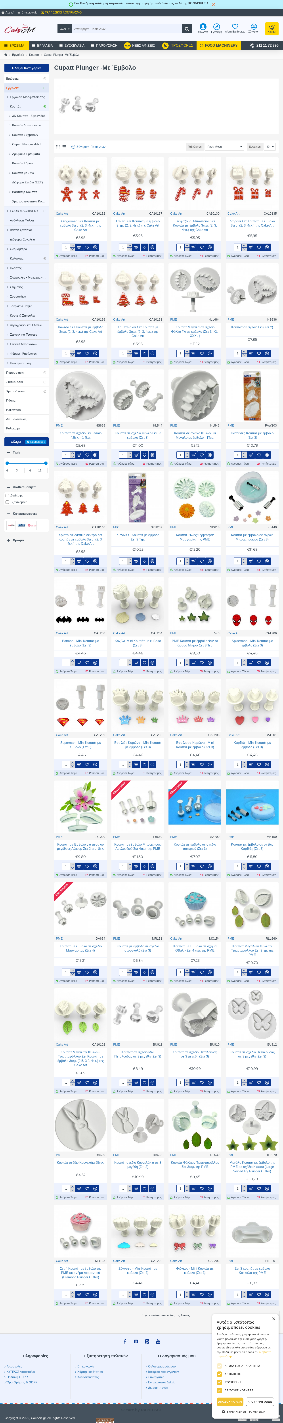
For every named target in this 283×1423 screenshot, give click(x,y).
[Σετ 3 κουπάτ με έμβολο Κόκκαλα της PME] (252, 1231)
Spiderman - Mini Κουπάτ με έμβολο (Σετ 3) (252, 643)
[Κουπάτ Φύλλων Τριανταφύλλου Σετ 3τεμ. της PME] (194, 1125)
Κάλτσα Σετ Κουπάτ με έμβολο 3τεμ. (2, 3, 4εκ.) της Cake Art (80, 329)
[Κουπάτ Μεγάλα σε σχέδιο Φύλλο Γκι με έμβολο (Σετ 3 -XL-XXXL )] (194, 289)
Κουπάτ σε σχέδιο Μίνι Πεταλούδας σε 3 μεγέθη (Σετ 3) (137, 1054)
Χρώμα (18, 540)
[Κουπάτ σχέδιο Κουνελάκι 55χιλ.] (80, 1125)
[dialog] (276, 1416)
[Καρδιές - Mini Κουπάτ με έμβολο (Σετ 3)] (252, 705)
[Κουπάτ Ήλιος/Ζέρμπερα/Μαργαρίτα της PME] (194, 497)
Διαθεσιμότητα (24, 487)
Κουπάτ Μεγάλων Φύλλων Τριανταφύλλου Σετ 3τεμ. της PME (252, 950)
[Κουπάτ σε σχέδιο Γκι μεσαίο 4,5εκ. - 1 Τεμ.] (80, 395)
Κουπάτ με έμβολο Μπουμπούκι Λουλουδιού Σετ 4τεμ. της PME (137, 846)
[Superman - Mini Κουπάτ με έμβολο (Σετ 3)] (80, 705)
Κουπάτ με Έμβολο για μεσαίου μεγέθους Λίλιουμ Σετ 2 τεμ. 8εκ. (80, 846)
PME (173, 319)
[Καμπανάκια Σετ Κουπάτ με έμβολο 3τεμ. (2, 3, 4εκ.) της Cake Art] (137, 289)
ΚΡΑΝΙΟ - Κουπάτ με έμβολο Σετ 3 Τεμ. (138, 537)
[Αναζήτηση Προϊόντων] (187, 28)
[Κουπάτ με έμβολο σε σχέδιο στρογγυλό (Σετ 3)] (137, 908)
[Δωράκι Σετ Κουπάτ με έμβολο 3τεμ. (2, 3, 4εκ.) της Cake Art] (252, 183)
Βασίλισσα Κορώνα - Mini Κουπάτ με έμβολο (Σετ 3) (195, 745)
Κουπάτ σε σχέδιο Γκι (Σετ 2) (252, 327)
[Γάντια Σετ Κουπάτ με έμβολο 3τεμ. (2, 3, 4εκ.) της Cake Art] (137, 183)
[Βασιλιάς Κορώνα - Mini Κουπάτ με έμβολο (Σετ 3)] (137, 705)
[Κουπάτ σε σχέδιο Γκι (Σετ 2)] (252, 289)
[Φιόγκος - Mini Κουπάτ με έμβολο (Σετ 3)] (194, 1231)
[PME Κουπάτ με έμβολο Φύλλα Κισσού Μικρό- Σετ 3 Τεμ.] (194, 603)
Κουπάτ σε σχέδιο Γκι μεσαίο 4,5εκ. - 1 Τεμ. (80, 435)
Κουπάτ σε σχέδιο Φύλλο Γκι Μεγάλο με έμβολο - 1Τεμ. (195, 435)
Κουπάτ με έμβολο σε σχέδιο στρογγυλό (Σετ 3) (138, 948)
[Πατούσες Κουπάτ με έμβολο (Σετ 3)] (252, 395)
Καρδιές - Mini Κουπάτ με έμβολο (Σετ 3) (252, 745)
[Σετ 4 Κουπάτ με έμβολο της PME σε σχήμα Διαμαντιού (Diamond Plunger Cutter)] (80, 1231)
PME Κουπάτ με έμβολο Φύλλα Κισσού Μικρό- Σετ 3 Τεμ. (195, 643)
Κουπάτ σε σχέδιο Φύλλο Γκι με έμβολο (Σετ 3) (138, 435)
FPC (116, 527)
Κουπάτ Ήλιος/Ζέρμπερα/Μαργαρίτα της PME (195, 537)
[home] (5, 54)
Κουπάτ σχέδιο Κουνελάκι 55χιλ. (80, 1162)
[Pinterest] (147, 1341)
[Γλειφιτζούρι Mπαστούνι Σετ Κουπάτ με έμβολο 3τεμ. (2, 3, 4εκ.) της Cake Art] (194, 183)
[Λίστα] (64, 146)
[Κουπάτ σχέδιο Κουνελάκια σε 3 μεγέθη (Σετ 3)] (137, 1125)
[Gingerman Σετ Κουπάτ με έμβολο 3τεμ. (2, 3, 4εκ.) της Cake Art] (80, 183)
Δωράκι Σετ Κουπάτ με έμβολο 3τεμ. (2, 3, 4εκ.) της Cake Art (252, 223)
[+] (72, 245)
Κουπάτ (34, 54)
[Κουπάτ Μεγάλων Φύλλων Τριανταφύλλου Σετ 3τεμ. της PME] (252, 908)
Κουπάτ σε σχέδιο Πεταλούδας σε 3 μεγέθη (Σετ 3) (194, 1054)
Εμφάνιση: (255, 146)
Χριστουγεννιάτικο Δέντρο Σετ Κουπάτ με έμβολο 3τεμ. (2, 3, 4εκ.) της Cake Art (81, 539)
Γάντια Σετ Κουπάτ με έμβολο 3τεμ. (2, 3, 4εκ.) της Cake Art (138, 223)
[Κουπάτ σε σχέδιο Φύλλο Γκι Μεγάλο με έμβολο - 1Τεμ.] (194, 395)
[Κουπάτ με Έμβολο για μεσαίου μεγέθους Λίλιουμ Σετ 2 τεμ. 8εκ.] (80, 807)
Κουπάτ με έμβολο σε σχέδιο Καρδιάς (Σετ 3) (252, 846)
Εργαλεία (18, 54)
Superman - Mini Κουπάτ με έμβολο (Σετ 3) (80, 745)
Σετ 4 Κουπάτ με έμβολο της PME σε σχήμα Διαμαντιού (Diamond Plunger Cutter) (80, 1273)
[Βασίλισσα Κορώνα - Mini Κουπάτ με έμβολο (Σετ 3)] (194, 705)
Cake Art (62, 213)
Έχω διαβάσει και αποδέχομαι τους (242, 1390)
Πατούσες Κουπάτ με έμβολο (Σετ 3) (252, 435)
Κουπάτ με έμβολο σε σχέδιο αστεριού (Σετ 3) (195, 846)
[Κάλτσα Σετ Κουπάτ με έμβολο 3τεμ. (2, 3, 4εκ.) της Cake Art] (80, 289)
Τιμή (16, 452)
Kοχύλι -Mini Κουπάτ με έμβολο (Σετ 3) (138, 643)
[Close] (213, 4)
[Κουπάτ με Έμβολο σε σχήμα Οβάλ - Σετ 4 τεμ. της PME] (194, 908)
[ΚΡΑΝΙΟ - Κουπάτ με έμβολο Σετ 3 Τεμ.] (137, 497)
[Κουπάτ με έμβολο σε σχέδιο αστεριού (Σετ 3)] (194, 807)
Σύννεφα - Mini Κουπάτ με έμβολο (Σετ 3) (138, 1271)
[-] (72, 249)
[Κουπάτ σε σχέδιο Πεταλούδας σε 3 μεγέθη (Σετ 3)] (194, 1014)
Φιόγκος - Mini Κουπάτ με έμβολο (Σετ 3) (195, 1271)
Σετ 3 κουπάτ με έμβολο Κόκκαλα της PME (252, 1271)
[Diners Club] (265, 1418)
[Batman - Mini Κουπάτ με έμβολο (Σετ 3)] (80, 603)
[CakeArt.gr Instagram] (136, 1341)
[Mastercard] (254, 1418)
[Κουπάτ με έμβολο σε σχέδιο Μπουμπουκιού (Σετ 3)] (252, 497)
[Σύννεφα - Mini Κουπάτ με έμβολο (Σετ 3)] (137, 1231)
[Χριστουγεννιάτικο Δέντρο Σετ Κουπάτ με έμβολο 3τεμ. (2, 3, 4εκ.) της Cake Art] (80, 497)
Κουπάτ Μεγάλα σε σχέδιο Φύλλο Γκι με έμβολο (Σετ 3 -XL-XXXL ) (195, 331)
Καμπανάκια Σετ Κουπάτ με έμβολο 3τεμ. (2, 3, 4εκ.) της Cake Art (137, 331)
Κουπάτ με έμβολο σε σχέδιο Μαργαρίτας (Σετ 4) (80, 948)
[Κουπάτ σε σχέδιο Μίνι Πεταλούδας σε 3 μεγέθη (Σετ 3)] (137, 1014)
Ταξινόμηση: (195, 146)
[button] (79, 247)
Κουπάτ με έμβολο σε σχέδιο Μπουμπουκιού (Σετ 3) (252, 537)
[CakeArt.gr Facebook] (124, 1341)
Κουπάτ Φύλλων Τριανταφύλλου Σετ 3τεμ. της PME (195, 1165)
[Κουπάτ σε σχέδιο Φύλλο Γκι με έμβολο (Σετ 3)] (137, 395)
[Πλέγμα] (57, 147)
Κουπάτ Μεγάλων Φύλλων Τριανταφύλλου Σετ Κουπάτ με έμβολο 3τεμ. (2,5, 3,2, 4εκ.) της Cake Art (80, 1058)
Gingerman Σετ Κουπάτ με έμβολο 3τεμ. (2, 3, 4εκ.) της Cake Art (80, 225)
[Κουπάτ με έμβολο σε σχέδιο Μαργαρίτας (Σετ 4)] (80, 908)
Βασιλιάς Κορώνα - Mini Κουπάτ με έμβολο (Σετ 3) (137, 745)
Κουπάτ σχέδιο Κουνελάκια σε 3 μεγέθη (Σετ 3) (137, 1165)
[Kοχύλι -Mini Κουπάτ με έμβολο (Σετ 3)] (137, 603)
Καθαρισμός (37, 441)
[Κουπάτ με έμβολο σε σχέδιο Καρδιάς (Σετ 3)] (252, 807)
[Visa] (242, 1418)
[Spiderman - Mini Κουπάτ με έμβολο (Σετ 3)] (252, 603)
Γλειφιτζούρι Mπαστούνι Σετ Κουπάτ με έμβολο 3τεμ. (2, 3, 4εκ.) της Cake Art (195, 225)
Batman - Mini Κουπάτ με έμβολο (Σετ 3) (80, 643)
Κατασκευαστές (25, 513)
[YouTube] (158, 1341)
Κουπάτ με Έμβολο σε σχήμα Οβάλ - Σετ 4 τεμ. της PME (195, 948)
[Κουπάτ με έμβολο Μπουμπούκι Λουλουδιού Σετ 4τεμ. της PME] (137, 807)
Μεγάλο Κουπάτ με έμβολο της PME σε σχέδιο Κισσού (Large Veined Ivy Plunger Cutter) (252, 1167)
